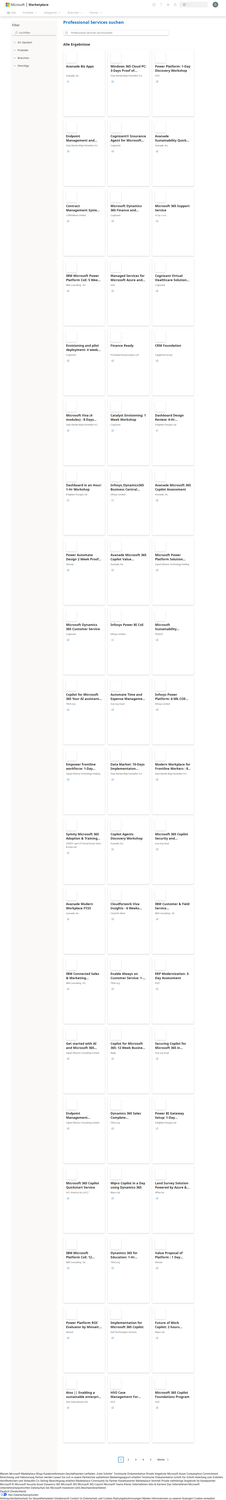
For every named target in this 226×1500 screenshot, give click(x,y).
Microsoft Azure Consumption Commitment (192, 1473)
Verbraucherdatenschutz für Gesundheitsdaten (26, 1498)
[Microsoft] (15, 5)
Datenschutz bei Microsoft (46, 1487)
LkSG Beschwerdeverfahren (90, 1487)
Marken (146, 1498)
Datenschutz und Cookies (97, 1498)
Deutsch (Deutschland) (13, 1491)
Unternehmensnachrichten (15, 1487)
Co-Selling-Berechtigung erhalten (55, 1480)
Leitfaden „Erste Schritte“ (98, 1473)
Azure (40, 1484)
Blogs (39, 1473)
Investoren (68, 1487)
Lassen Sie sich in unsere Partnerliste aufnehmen (81, 1477)
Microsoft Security (25, 1484)
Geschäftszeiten (74, 1473)
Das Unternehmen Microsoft (183, 1484)
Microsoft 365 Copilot (90, 1484)
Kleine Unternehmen (136, 1484)
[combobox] (117, 33)
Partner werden (44, 1477)
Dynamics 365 (52, 1484)
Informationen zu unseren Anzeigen (172, 1498)
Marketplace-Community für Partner (97, 1480)
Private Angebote (156, 1473)
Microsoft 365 (69, 1484)
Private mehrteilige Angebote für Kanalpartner (188, 1480)
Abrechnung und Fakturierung (17, 1477)
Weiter (161, 1459)
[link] (84, 82)
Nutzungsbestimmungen (127, 1498)
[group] (68, 81)
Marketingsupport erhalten (125, 1477)
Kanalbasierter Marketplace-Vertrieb (139, 1480)
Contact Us (76, 1498)
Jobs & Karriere (157, 1484)
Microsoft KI (7, 1484)
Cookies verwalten (204, 1498)
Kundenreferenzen (54, 1473)
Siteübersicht (61, 1498)
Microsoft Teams (113, 1484)
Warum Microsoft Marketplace (17, 1473)
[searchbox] (37, 32)
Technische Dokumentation (129, 1473)
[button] (66, 33)
